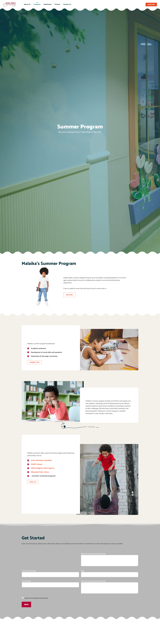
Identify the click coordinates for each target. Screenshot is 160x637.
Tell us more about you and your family (93, 581)
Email (83, 571)
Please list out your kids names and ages (94, 554)
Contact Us (67, 4)
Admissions (48, 4)
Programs (37, 4)
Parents (57, 4)
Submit (26, 604)
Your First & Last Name (29, 571)
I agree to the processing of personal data (36, 598)
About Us (27, 4)
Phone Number (27, 581)
